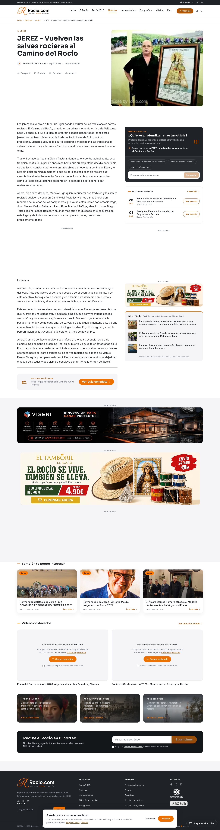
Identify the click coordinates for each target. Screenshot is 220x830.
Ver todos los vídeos (189, 623)
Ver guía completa (94, 381)
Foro (169, 10)
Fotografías (145, 10)
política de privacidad (76, 652)
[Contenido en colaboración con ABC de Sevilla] (179, 803)
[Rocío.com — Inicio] (33, 11)
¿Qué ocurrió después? (140, 167)
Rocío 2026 (98, 10)
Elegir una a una (72, 822)
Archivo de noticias (134, 800)
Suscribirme (184, 739)
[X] (197, 2)
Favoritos (129, 795)
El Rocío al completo (89, 800)
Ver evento (193, 202)
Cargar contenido (64, 660)
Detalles (84, 822)
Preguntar (191, 175)
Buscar (128, 790)
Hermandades (128, 10)
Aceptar (166, 818)
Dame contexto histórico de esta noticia (147, 162)
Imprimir (72, 73)
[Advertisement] (67, 257)
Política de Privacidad (133, 747)
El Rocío (84, 10)
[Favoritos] (196, 11)
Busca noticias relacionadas (182, 162)
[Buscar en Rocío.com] (201, 11)
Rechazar (150, 818)
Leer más (67, 609)
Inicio (73, 10)
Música (159, 10)
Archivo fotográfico (134, 805)
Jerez (37, 20)
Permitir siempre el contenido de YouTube (64, 666)
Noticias (112, 10)
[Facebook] (193, 2)
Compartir (25, 73)
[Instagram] (202, 2)
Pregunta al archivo (134, 785)
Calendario (192, 191)
